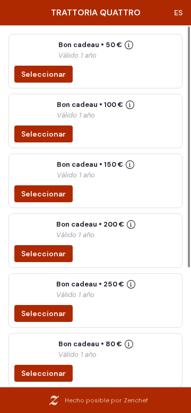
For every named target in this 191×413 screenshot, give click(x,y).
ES (178, 12)
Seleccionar (43, 74)
